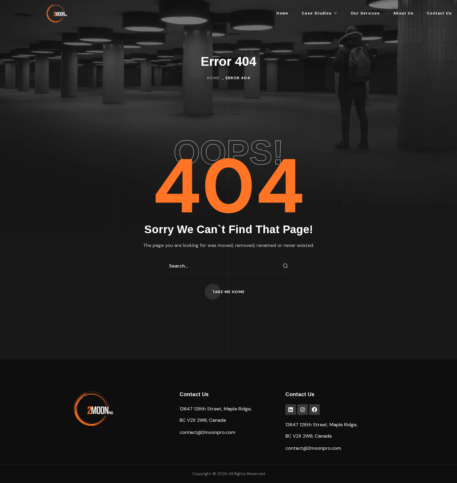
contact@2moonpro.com (207, 432)
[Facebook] (314, 409)
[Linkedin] (290, 409)
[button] (229, 292)
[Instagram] (302, 409)
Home (213, 78)
